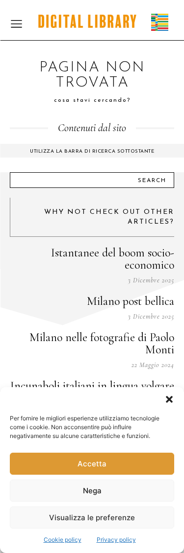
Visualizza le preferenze (92, 517)
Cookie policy (62, 539)
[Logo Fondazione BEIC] (87, 21)
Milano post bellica (130, 301)
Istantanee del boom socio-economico (112, 259)
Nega (92, 490)
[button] (169, 399)
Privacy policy (116, 539)
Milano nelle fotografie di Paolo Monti (101, 343)
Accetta (92, 463)
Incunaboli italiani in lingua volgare (92, 386)
